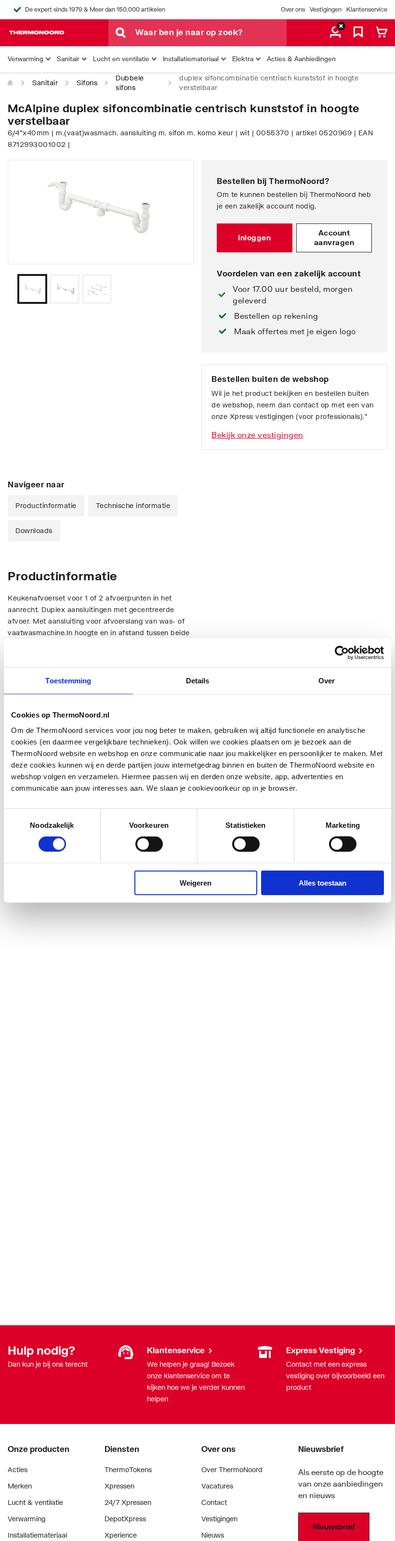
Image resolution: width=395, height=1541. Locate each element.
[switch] (149, 844)
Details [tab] (198, 681)
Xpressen (119, 1486)
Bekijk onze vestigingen (257, 434)
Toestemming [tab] (68, 681)
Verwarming (26, 1519)
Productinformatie (46, 505)
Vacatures (217, 1486)
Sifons (87, 82)
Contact (214, 1502)
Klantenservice (366, 9)
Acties (17, 1469)
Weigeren (195, 882)
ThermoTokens (128, 1469)
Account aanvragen (334, 237)
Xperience (121, 1535)
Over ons (293, 9)
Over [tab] (326, 681)
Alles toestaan (322, 882)
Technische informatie (133, 505)
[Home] (10, 83)
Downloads (34, 530)
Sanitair (45, 82)
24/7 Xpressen (128, 1502)
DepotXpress (125, 1519)
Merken (20, 1486)
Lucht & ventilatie (35, 1502)
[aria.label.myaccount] (335, 32)
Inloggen (254, 237)
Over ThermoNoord (232, 1469)
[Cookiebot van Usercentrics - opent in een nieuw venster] (342, 653)
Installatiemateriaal (37, 1535)
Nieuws (212, 1535)
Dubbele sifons (130, 82)
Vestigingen (326, 9)
